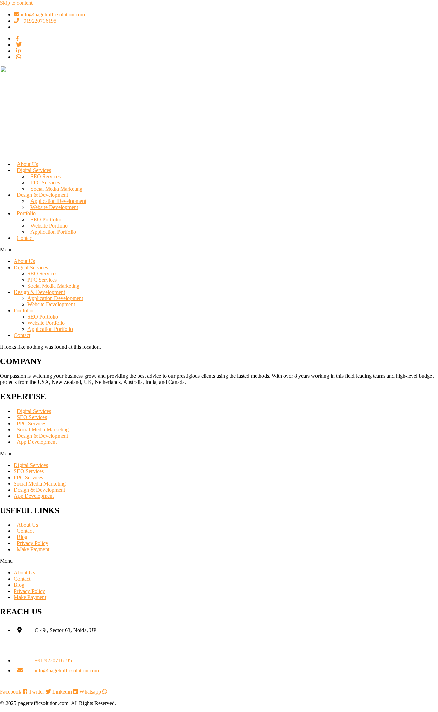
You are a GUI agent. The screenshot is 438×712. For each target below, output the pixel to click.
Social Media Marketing (53, 286)
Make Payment (33, 549)
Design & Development (39, 292)
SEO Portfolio (42, 317)
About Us (24, 261)
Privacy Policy (29, 591)
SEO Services (42, 273)
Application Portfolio (53, 232)
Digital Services (31, 267)
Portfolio (26, 213)
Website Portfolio (46, 323)
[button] (219, 250)
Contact (25, 238)
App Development (37, 442)
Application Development (55, 298)
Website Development (54, 207)
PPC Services (42, 280)
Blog (19, 585)
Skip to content (16, 3)
